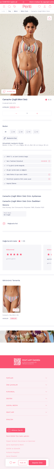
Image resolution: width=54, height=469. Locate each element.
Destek (9, 398)
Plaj (9, 11)
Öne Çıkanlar (12, 385)
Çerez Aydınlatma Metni (15, 445)
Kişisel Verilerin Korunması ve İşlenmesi (20, 441)
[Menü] (4, 6)
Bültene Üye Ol (17, 430)
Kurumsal (10, 392)
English (9, 419)
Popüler (9, 378)
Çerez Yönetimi (11, 456)
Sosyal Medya (12, 405)
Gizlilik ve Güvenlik (13, 448)
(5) (49, 100)
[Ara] (9, 6)
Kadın (3, 11)
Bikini (16, 11)
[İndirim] (14, 6)
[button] (26, 93)
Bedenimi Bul (12, 138)
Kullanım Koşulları (12, 452)
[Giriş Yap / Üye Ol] (44, 6)
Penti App (10, 412)
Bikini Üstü (24, 11)
